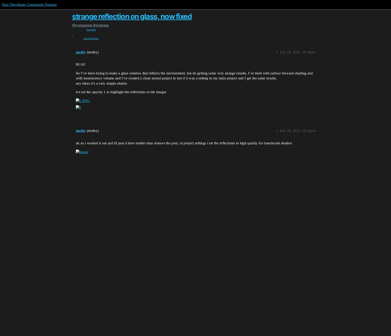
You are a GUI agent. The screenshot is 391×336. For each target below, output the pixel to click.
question (91, 29)
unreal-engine (91, 38)
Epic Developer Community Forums (29, 5)
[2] (78, 107)
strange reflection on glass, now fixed (132, 16)
